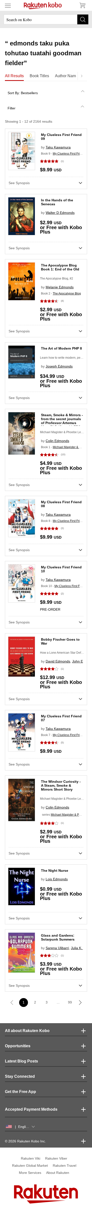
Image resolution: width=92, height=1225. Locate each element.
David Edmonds (58, 661)
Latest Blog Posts (21, 1061)
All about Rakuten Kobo (27, 1031)
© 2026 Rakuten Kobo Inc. (25, 1141)
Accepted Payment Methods (31, 1109)
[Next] (82, 76)
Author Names (67, 76)
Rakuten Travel (64, 1165)
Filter (11, 108)
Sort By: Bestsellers (23, 93)
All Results (14, 76)
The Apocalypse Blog (67, 293)
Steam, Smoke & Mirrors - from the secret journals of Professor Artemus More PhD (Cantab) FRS (62, 421)
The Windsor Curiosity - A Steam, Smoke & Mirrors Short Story (61, 785)
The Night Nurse (54, 870)
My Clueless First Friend (69, 153)
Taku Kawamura (58, 147)
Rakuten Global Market (30, 1165)
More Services (30, 1173)
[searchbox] (46, 19)
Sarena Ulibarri (57, 948)
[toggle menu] (8, 5)
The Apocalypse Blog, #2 (56, 278)
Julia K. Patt (80, 948)
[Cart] (82, 5)
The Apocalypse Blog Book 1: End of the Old (60, 267)
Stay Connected (20, 1076)
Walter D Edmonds (60, 213)
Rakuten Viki (30, 1158)
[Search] (82, 19)
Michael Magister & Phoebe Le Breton (65, 798)
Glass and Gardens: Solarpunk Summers (58, 937)
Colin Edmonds (57, 441)
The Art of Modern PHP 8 (61, 348)
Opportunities (17, 1046)
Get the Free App (20, 1092)
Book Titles (39, 76)
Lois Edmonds (57, 879)
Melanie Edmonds (60, 287)
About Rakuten (57, 1173)
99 (70, 1002)
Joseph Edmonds (59, 366)
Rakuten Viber (56, 1158)
